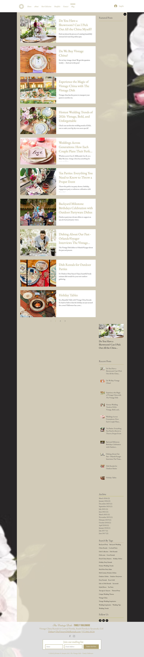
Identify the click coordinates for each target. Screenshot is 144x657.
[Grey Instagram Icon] (74, 636)
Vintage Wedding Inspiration (107, 601)
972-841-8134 (88, 631)
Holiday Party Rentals (105, 562)
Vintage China (103, 598)
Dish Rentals (113, 551)
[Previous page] (51, 321)
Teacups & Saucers (104, 591)
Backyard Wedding (115, 544)
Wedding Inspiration (105, 605)
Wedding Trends (104, 608)
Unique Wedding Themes (106, 594)
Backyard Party (103, 544)
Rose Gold (111, 580)
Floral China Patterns (105, 559)
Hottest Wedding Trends (106, 566)
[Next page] (65, 321)
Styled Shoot (102, 587)
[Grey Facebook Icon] (70, 636)
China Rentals (103, 548)
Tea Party (110, 587)
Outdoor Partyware (116, 576)
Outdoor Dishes (104, 576)
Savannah (115, 583)
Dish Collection (103, 551)
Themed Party (116, 591)
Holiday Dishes (117, 559)
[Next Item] (120, 331)
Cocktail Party (113, 548)
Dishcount (102, 555)
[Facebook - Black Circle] (100, 620)
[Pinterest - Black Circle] (107, 620)
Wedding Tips (116, 605)
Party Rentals (103, 580)
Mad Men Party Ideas (105, 569)
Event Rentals (111, 555)
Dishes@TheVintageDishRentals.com (64, 631)
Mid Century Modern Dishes (107, 573)
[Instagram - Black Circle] (103, 620)
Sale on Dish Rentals (105, 583)
